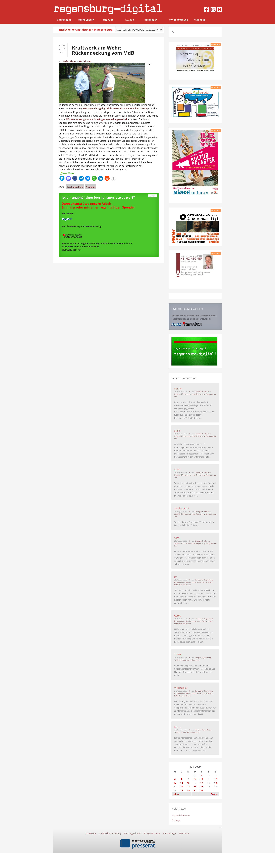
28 (181, 790)
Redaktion (150, 19)
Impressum (91, 833)
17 (201, 782)
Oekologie (138, 29)
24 (201, 786)
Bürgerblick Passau (180, 815)
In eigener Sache (152, 833)
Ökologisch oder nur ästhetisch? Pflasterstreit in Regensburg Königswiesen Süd (195, 394)
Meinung (108, 19)
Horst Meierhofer (75, 187)
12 (215, 779)
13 (175, 782)
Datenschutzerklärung (110, 833)
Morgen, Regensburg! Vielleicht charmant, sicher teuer (192, 658)
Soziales (150, 29)
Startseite (64, 19)
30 (195, 790)
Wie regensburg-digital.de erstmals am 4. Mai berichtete (115, 108)
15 (188, 782)
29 (188, 790)
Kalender (199, 19)
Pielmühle (91, 187)
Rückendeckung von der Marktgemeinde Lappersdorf (96, 119)
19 (215, 782)
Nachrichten (86, 19)
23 (195, 786)
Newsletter (184, 833)
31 (201, 790)
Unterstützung (178, 19)
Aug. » (214, 794)
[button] (61, 178)
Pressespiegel (169, 833)
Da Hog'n (175, 820)
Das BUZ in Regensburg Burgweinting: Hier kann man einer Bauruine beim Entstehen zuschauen (194, 582)
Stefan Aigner (69, 61)
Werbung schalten (132, 833)
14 (181, 782)
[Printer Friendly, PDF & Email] (67, 173)
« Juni (176, 794)
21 (181, 786)
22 (188, 786)
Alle (118, 29)
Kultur (129, 19)
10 (201, 779)
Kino (159, 29)
